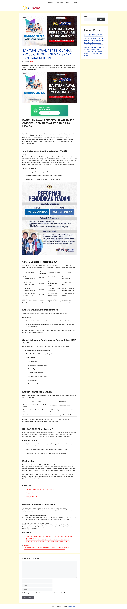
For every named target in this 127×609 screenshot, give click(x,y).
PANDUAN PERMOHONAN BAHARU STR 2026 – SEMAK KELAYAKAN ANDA (48, 542)
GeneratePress (71, 606)
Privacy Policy (59, 2)
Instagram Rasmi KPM (32, 497)
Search (86, 16)
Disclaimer (77, 2)
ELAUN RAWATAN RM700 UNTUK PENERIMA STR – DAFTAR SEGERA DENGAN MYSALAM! (46, 547)
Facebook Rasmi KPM (32, 493)
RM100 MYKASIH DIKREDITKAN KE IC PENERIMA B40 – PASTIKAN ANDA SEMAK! (44, 549)
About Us (68, 2)
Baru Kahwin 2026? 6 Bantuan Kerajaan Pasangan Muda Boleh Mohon (93, 53)
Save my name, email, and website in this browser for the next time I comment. (47, 593)
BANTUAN (26, 545)
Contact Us (50, 2)
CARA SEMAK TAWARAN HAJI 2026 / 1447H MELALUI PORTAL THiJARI (47, 540)
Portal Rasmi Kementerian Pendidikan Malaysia (40, 489)
